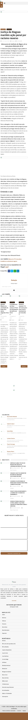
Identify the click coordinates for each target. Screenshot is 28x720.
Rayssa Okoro (10, 451)
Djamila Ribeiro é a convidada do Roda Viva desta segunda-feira (5, 308)
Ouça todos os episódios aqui (14, 553)
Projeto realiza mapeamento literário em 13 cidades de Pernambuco (18, 492)
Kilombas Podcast (6, 665)
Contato (19, 710)
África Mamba (5, 647)
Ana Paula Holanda (12, 416)
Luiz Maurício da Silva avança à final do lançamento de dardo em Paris (14, 308)
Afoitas (4, 640)
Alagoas (3, 29)
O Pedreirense (5, 684)
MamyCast (4, 668)
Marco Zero (4, 674)
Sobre (3, 614)
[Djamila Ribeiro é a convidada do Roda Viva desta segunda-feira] (5, 298)
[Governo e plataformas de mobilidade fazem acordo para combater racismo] (5, 483)
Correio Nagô (5, 659)
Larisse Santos (11, 438)
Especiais (4, 633)
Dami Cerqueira (13, 470)
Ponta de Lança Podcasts (8, 687)
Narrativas (4, 627)
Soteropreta (5, 696)
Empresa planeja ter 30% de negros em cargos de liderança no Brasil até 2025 (18, 464)
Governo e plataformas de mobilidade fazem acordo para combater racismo (18, 482)
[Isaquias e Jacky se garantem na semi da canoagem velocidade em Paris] (5, 475)
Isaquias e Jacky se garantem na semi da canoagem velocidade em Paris (18, 474)
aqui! (7, 267)
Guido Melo (10, 431)
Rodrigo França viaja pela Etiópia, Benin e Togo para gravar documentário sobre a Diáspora (18, 503)
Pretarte (4, 624)
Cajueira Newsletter (7, 650)
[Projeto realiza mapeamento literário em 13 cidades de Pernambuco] (5, 493)
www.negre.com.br (6, 286)
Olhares (4, 621)
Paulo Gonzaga (11, 444)
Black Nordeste (5, 630)
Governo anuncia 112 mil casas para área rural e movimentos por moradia (23, 308)
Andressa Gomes (4, 322)
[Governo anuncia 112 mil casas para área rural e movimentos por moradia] (23, 298)
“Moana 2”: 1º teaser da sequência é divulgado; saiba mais (4, 366)
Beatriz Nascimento (14, 510)
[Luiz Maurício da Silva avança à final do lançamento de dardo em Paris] (14, 298)
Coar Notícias (5, 656)
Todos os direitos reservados (8, 710)
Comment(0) (19, 41)
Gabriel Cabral (10, 424)
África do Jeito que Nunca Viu (9, 643)
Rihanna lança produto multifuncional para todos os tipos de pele (24, 366)
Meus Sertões (5, 678)
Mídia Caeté (5, 681)
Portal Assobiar (5, 690)
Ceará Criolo (5, 653)
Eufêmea (4, 662)
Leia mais (14, 600)
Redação (13, 41)
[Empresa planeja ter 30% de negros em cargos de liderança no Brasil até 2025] (5, 465)
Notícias (9, 29)
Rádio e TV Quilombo (7, 693)
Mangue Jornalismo (6, 671)
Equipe (24, 710)
